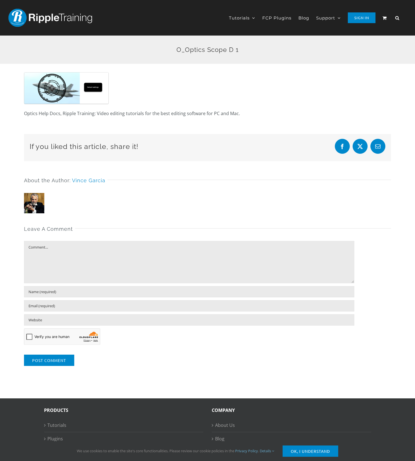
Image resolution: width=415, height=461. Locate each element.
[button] (397, 18)
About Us (225, 425)
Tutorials (56, 425)
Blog (219, 439)
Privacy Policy (246, 450)
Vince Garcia (88, 180)
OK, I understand (310, 451)
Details (266, 450)
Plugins (55, 439)
